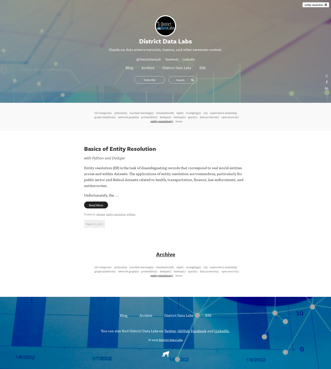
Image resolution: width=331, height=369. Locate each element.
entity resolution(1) (162, 121)
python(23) (120, 113)
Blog (129, 67)
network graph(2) (128, 117)
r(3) (205, 113)
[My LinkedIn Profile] (326, 88)
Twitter (170, 331)
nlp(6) (179, 113)
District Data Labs (176, 67)
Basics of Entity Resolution (120, 148)
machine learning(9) (141, 113)
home (178, 121)
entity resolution (315, 5)
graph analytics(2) (105, 117)
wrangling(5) (193, 113)
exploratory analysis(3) (223, 113)
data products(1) (209, 117)
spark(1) (192, 117)
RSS (202, 67)
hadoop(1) (179, 117)
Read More (96, 204)
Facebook (171, 59)
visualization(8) (165, 113)
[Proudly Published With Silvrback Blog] (165, 355)
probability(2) (149, 117)
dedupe (100, 214)
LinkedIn (189, 59)
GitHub (183, 331)
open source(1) (230, 117)
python (131, 214)
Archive (147, 67)
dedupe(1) (165, 117)
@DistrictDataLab (148, 59)
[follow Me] (326, 76)
